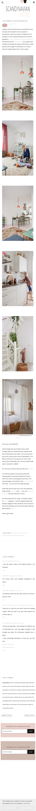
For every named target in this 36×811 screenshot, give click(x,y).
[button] (4, 25)
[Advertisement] (18, 779)
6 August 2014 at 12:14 (15, 590)
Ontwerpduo (18, 42)
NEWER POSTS (7, 715)
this (12, 491)
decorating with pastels (19, 533)
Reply (3, 570)
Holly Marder (7, 435)
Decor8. (18, 438)
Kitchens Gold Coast (8, 644)
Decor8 (30, 469)
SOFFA (6, 501)
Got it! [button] (18, 808)
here (12, 508)
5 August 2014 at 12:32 (12, 561)
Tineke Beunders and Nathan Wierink (21, 39)
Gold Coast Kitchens (8, 647)
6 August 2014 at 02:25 (15, 576)
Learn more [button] (26, 803)
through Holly (27, 481)
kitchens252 (6, 623)
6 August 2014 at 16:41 (27, 605)
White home (21, 535)
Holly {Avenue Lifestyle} (11, 605)
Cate (4, 561)
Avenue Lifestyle (15, 435)
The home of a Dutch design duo (15, 21)
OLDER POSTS (30, 715)
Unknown (5, 576)
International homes (10, 535)
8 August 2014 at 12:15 (18, 623)
